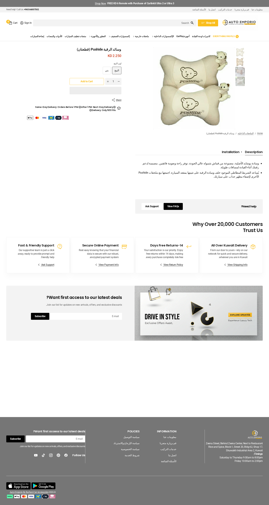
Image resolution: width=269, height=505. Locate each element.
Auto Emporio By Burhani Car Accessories (29, 492)
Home (260, 133)
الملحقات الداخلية (246, 133)
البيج (115, 71)
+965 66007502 (31, 9)
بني (106, 71)
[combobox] (111, 22)
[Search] (193, 22)
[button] (26, 23)
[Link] (231, 255)
